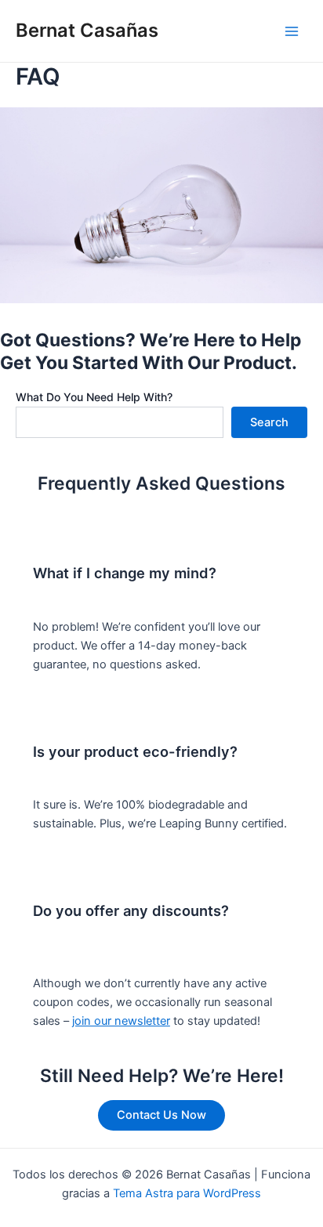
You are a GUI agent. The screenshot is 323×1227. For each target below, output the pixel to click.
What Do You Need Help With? (94, 397)
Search (269, 422)
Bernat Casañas (87, 30)
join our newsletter (121, 1021)
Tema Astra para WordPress (187, 1193)
